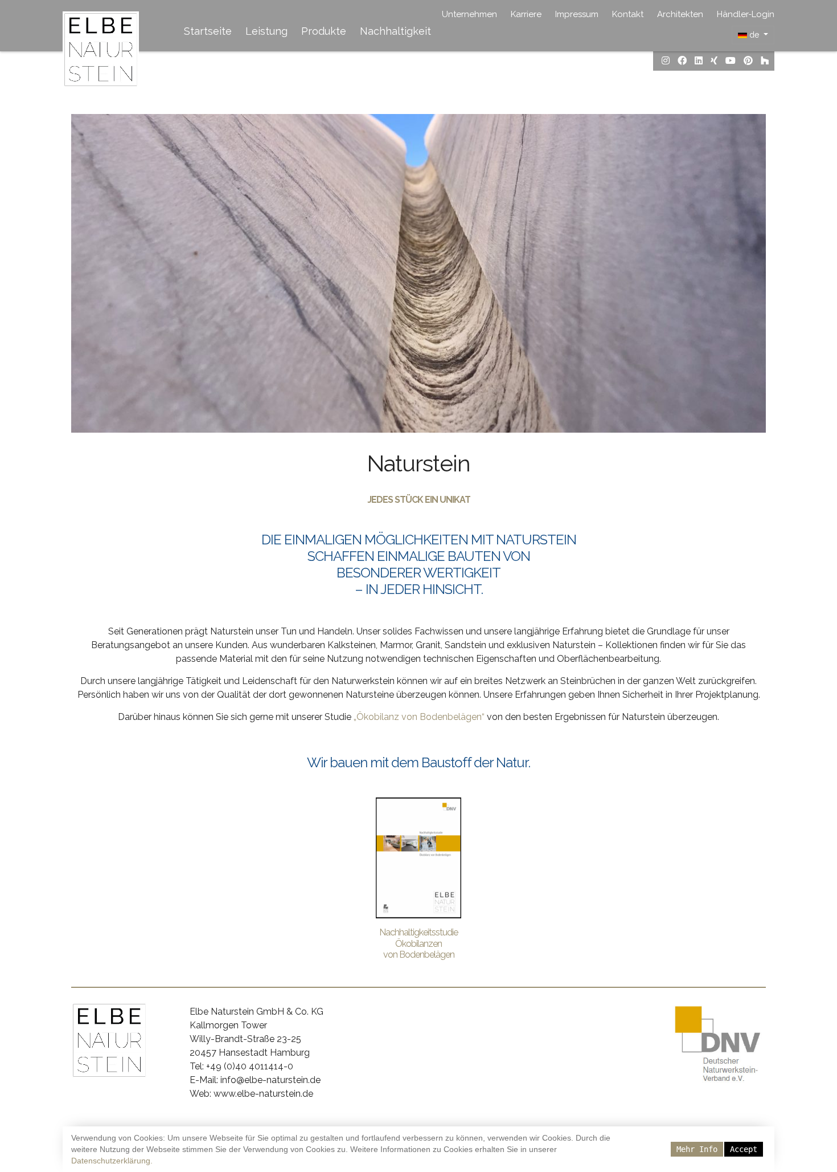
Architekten (680, 14)
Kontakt (627, 14)
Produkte (323, 31)
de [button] (754, 34)
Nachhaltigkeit (395, 31)
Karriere (526, 14)
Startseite (208, 31)
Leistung (266, 31)
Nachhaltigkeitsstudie (418, 932)
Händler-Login (745, 14)
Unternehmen (469, 14)
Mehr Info (696, 1149)
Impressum (576, 14)
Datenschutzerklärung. (112, 1160)
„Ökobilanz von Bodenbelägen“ (419, 716)
